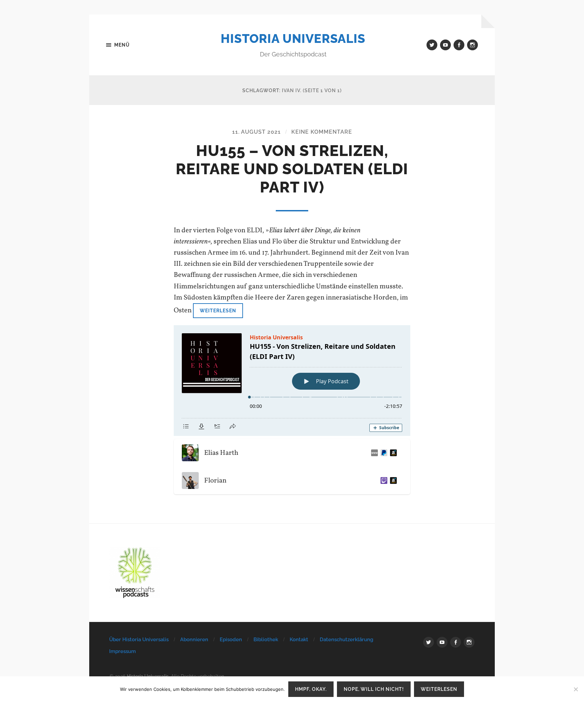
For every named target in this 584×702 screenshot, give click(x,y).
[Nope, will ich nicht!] (575, 689)
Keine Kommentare (321, 132)
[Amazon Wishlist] (392, 480)
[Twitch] (382, 480)
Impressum (122, 651)
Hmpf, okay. (311, 689)
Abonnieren (194, 639)
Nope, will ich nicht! (374, 689)
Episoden (231, 639)
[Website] (373, 452)
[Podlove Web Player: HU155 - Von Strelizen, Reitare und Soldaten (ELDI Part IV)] (292, 380)
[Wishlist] (392, 452)
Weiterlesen (218, 310)
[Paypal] (382, 452)
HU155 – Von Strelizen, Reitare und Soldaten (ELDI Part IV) (292, 169)
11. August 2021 (256, 132)
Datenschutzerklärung (346, 639)
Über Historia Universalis (139, 639)
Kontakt (299, 639)
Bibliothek (265, 639)
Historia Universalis (293, 38)
